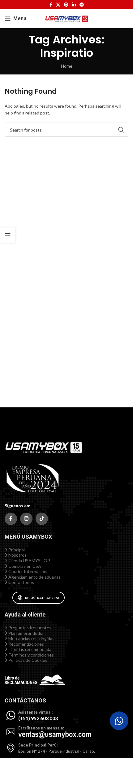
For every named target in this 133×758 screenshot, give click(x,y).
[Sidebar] (7, 235)
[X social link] (58, 5)
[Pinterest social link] (66, 5)
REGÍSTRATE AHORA (42, 597)
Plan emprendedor (25, 633)
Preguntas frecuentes (29, 627)
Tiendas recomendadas (30, 649)
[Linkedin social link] (74, 5)
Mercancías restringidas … (32, 638)
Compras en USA (24, 566)
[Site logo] (66, 18)
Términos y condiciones (30, 654)
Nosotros (17, 555)
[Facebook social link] (51, 5)
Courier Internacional (28, 571)
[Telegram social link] (82, 5)
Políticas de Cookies (27, 660)
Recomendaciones (25, 644)
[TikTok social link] (42, 519)
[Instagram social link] (26, 519)
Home (66, 66)
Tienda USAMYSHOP (28, 560)
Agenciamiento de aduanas (34, 577)
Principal (16, 549)
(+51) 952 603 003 (38, 718)
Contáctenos (20, 582)
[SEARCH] (121, 130)
